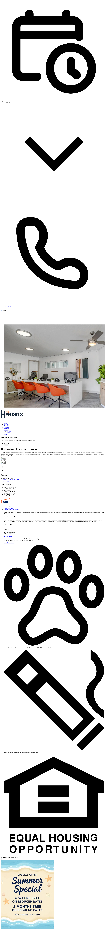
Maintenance (10, 432)
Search (5, 445)
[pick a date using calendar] (18, 443)
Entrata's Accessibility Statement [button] (11, 509)
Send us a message (8, 536)
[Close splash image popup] (1, 859)
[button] (54, 645)
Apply (5, 434)
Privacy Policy (7, 506)
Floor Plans (6, 424)
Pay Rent (9, 431)
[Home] (12, 419)
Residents (6, 430)
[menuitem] (54, 423)
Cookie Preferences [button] (8, 508)
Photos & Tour (7, 426)
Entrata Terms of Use (9, 543)
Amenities (6, 427)
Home (5, 423)
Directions (6, 428)
